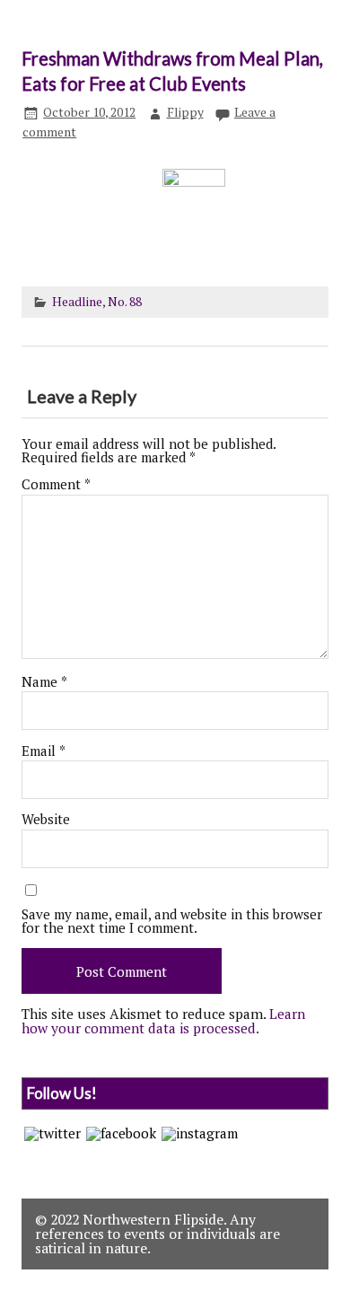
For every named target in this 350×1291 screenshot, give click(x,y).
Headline (77, 302)
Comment (56, 484)
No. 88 (125, 302)
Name (44, 682)
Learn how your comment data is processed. (163, 1020)
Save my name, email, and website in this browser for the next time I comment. (172, 921)
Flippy (185, 112)
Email (44, 751)
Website (46, 819)
